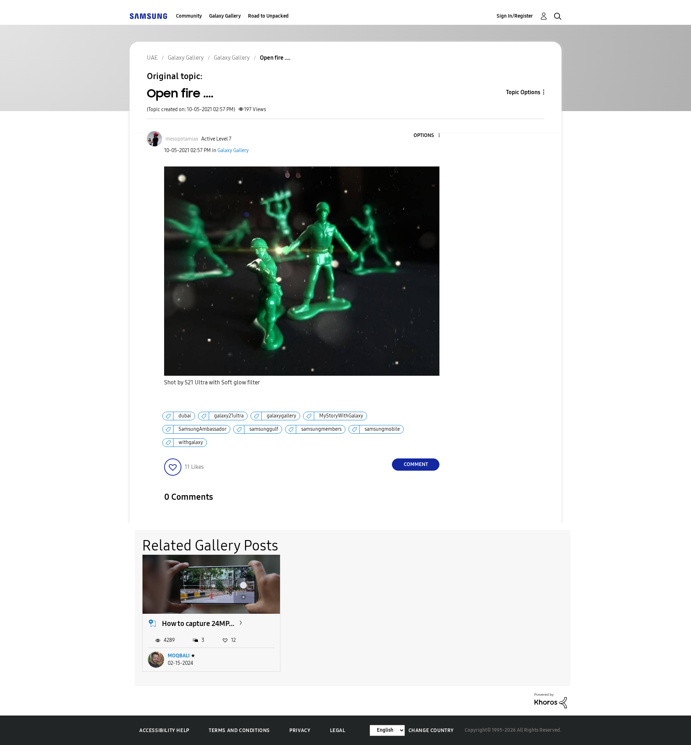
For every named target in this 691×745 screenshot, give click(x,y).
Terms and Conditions (239, 730)
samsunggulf (263, 429)
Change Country (431, 730)
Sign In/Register (515, 16)
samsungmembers (321, 429)
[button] (427, 135)
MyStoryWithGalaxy (341, 416)
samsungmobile (382, 429)
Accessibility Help (164, 730)
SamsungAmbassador (202, 429)
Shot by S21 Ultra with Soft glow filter (212, 382)
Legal (338, 730)
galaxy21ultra (229, 416)
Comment (416, 464)
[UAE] (148, 16)
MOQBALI (179, 656)
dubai (185, 416)
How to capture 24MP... (198, 623)
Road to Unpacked (268, 16)
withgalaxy (191, 442)
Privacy (299, 730)
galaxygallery (281, 416)
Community (189, 16)
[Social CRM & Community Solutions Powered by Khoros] (550, 700)
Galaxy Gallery (225, 16)
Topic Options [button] (523, 92)
